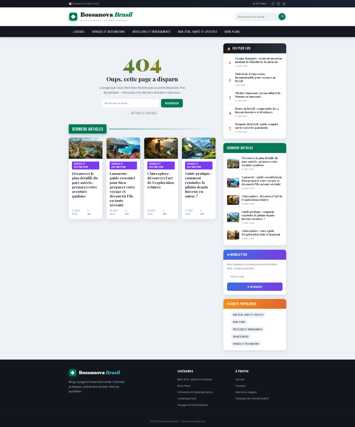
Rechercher (172, 103)
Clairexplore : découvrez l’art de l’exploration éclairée (160, 180)
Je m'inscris (254, 287)
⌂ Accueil (78, 32)
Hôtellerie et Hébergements (151, 32)
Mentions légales (246, 392)
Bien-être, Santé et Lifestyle (197, 32)
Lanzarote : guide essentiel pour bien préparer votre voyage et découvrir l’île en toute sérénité (122, 189)
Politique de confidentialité (252, 398)
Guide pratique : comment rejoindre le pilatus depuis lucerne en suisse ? (198, 184)
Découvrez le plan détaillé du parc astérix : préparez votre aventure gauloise (85, 184)
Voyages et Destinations (108, 32)
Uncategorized (241, 336)
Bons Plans (232, 32)
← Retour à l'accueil (142, 113)
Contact (241, 386)
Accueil (240, 379)
